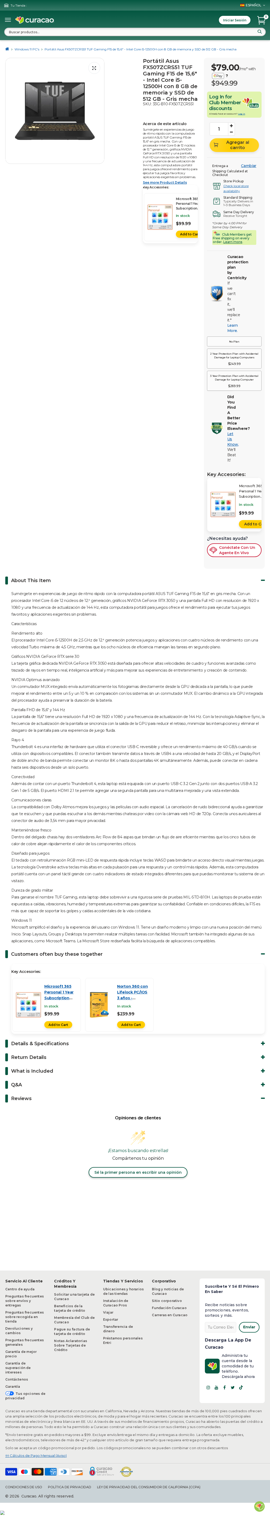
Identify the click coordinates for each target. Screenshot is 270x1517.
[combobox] (135, 32)
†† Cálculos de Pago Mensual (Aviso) (36, 1455)
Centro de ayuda (20, 1289)
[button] (234, 341)
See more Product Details (165, 182)
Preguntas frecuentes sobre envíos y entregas (24, 1300)
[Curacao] (35, 20)
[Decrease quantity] (231, 132)
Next (99, 111)
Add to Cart (190, 234)
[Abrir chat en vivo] (259, 1506)
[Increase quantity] (231, 126)
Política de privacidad (69, 1487)
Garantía (12, 1386)
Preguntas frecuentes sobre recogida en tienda (24, 1316)
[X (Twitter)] (232, 1387)
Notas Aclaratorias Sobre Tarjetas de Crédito (70, 1345)
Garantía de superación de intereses (18, 1367)
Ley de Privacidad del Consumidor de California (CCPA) (148, 1487)
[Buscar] (260, 31)
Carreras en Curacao (169, 1315)
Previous (11, 111)
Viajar (108, 1312)
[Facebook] (224, 1387)
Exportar (110, 1319)
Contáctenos (16, 1379)
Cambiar (248, 165)
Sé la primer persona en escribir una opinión (138, 1172)
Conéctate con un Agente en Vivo (237, 550)
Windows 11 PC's (27, 49)
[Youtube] (216, 1387)
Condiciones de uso (23, 1487)
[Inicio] (7, 49)
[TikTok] (241, 1387)
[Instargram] (208, 1387)
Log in (241, 113)
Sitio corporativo (167, 1301)
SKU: (147, 104)
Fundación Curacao (169, 1308)
